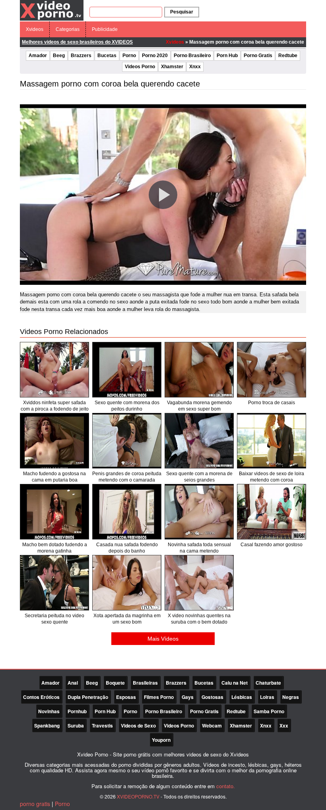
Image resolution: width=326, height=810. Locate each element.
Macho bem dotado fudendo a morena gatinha (54, 548)
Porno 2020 (155, 55)
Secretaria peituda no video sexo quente (54, 619)
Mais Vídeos (163, 638)
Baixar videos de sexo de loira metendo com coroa (271, 477)
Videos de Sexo (138, 725)
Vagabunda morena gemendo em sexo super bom (199, 406)
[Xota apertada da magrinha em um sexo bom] (127, 582)
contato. (225, 786)
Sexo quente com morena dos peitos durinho (127, 406)
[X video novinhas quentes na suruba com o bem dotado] (199, 582)
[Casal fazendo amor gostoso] (271, 511)
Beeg (59, 55)
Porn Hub (227, 55)
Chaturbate (268, 682)
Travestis (102, 725)
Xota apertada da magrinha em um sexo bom (127, 619)
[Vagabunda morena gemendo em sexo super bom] (199, 369)
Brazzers (81, 55)
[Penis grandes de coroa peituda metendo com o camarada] (127, 440)
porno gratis (35, 804)
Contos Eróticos (41, 697)
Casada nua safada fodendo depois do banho (127, 548)
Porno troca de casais (271, 402)
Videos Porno (140, 66)
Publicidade (105, 29)
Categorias (68, 29)
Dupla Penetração (88, 697)
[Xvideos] (51, 10)
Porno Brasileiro (192, 55)
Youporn (161, 739)
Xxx (283, 725)
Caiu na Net (234, 682)
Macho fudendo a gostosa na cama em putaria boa (54, 477)
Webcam (212, 725)
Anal (73, 682)
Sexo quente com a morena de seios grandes (199, 477)
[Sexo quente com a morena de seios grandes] (199, 440)
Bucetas (106, 55)
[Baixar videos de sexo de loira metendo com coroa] (271, 440)
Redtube (287, 55)
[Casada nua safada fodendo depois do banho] (127, 511)
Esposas (126, 697)
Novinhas (49, 711)
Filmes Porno (159, 697)
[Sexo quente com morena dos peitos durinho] (127, 369)
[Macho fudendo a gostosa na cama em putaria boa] (54, 440)
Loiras (267, 697)
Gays (188, 697)
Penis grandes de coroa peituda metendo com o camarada (126, 477)
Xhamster (172, 66)
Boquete (115, 682)
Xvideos (34, 29)
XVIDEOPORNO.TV (138, 796)
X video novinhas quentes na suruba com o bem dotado (199, 619)
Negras (290, 697)
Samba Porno (269, 711)
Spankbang (47, 725)
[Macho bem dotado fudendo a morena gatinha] (54, 511)
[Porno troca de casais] (271, 369)
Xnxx (195, 66)
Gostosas (212, 697)
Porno (129, 55)
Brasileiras (145, 682)
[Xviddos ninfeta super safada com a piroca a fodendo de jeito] (54, 369)
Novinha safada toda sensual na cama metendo (199, 548)
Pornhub (77, 711)
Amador (38, 55)
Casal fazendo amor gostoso (272, 544)
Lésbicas (241, 697)
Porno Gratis (258, 55)
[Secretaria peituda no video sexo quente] (54, 582)
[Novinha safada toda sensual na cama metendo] (199, 511)
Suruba (76, 725)
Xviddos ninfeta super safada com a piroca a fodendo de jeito (55, 406)
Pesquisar (181, 12)
